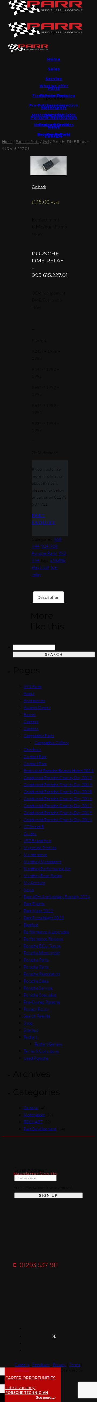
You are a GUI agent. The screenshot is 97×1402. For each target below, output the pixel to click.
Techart (30, 1037)
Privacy (59, 1364)
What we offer (54, 86)
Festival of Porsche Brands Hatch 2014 (58, 770)
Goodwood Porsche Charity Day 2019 (58, 819)
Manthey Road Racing (43, 875)
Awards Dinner (37, 707)
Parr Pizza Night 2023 (44, 917)
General (31, 1107)
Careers (31, 721)
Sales (54, 69)
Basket (30, 714)
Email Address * (30, 1170)
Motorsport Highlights (54, 115)
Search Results (37, 1016)
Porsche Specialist (40, 994)
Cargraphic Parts (39, 735)
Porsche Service (38, 987)
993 (62, 553)
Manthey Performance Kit (47, 868)
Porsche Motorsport (42, 952)
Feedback (40, 1364)
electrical (40, 567)
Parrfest (31, 924)
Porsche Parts (54, 96)
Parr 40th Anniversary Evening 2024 (57, 896)
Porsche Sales (36, 980)
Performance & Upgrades (46, 931)
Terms (74, 1364)
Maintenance (35, 854)
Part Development (40, 1129)
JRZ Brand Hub (37, 840)
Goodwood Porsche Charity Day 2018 (58, 812)
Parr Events (34, 903)
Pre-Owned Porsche (42, 1002)
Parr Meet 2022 (38, 910)
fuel (54, 567)
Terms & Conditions (41, 1051)
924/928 (49, 546)
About (29, 693)
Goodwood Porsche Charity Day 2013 (58, 777)
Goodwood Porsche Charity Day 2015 (58, 791)
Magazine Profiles (40, 847)
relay (36, 574)
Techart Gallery (48, 1044)
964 (46, 141)
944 (35, 546)
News (29, 889)
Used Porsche (36, 1058)
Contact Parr (35, 756)
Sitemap (31, 1030)
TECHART (33, 1122)
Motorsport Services (54, 125)
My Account (34, 882)
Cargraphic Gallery (51, 742)
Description (48, 597)
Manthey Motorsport (42, 861)
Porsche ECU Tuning (42, 945)
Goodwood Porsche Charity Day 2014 (58, 784)
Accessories (53, 105)
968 (57, 539)
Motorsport (34, 1115)
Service (54, 78)
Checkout (32, 749)
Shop (28, 1023)
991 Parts (32, 686)
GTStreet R (34, 826)
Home (54, 59)
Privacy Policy (36, 1009)
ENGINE (57, 560)
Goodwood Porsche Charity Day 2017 (58, 805)
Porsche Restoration (42, 973)
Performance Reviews (43, 938)
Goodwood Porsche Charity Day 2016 (58, 798)
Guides (54, 134)
